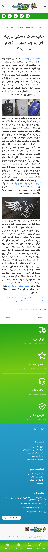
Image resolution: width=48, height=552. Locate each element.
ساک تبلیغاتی (34, 301)
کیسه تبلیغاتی (22, 301)
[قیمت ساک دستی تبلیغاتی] (21, 207)
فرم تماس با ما (13, 518)
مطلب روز (9, 27)
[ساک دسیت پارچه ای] (21, 107)
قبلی (40, 317)
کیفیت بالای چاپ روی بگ (26, 183)
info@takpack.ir (32, 512)
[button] (45, 6)
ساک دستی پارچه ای (30, 58)
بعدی (8, 317)
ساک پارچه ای (39, 298)
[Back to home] (24, 6)
